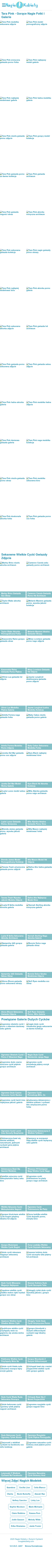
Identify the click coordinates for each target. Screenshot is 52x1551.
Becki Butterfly (24, 1493)
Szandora (11, 1487)
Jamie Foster (35, 1526)
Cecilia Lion (24, 1487)
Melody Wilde (34, 1519)
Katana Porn (34, 1513)
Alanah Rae (40, 1493)
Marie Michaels (35, 1506)
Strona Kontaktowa (33, 1546)
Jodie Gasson (18, 1519)
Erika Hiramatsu (18, 1526)
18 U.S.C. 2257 (16, 1546)
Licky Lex (35, 1500)
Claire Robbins (18, 1513)
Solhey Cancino (19, 1500)
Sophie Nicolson (17, 1506)
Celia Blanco (39, 1487)
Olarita (10, 1493)
